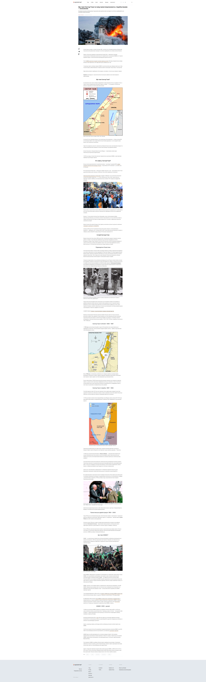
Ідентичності (112, 2)
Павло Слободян (80, 14)
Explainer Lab (111, 667)
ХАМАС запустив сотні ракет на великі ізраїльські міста (97, 61)
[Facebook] (121, 2)
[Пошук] (132, 2)
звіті (97, 617)
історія (92, 654)
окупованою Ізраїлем (113, 630)
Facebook (100, 667)
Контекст (101, 2)
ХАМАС (109, 654)
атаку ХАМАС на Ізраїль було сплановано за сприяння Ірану (108, 598)
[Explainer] (77, 2)
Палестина (97, 654)
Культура (106, 2)
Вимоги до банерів (122, 667)
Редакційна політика (78, 670)
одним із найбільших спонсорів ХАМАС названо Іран (111, 593)
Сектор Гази (104, 654)
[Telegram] (123, 2)
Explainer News (111, 669)
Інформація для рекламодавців (125, 669)
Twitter (100, 669)
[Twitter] (125, 2)
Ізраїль (88, 654)
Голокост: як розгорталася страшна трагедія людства (102, 311)
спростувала (117, 601)
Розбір (92, 2)
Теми (88, 2)
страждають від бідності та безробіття (91, 225)
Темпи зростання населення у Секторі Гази (91, 175)
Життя (96, 2)
